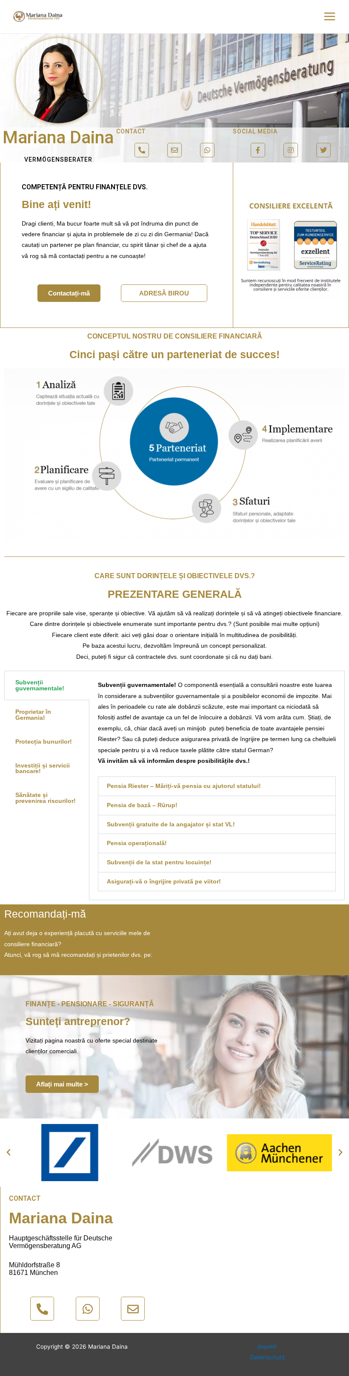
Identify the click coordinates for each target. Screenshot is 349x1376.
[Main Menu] (330, 17)
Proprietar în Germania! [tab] (33, 715)
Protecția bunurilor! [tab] (43, 742)
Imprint (267, 1346)
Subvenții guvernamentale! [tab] (39, 685)
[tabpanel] (216, 785)
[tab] (216, 786)
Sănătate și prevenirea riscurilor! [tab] (45, 798)
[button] (62, 1084)
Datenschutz (267, 1357)
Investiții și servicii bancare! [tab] (42, 768)
